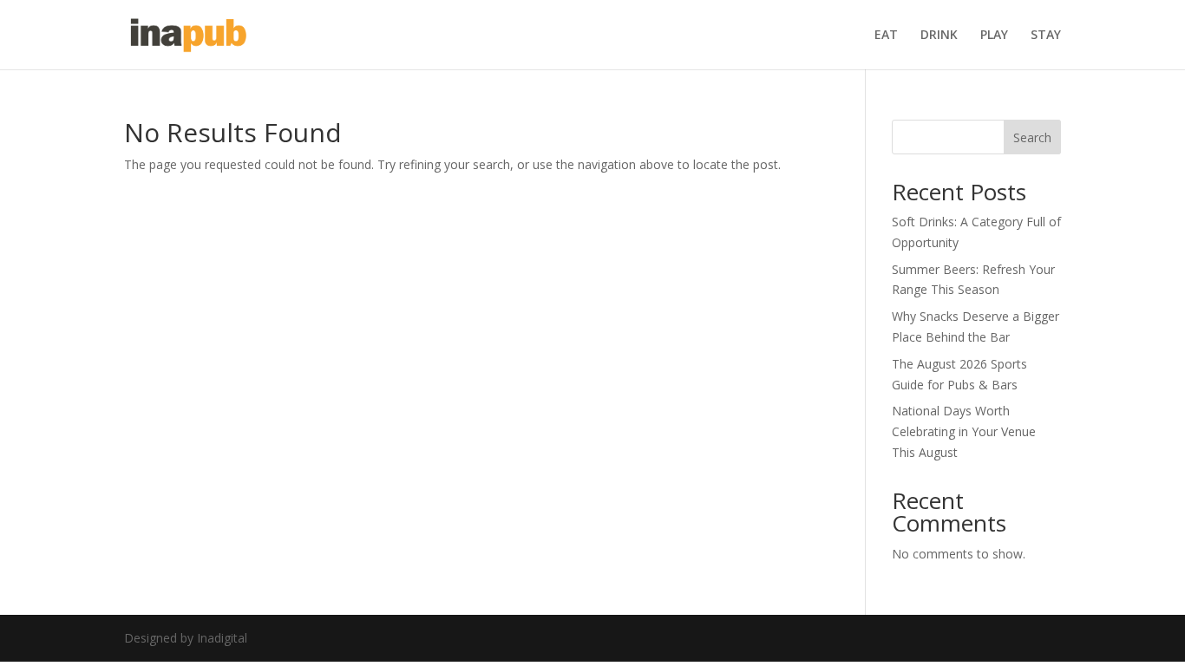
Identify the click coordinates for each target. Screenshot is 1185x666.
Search (1032, 137)
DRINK (939, 35)
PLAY (994, 35)
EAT (886, 35)
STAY (1046, 35)
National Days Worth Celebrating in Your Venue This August (964, 431)
